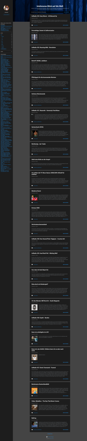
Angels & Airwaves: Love (5, 69)
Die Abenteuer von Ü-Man (5, 30)
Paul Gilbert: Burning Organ (5, 136)
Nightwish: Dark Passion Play (5, 122)
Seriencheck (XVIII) (37, 127)
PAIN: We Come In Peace (5, 131)
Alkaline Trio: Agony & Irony (5, 61)
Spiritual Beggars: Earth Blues (5, 153)
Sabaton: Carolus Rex (4, 148)
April (2, 42)
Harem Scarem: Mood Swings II (6, 99)
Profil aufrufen (6, 14)
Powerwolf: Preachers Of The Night (6, 140)
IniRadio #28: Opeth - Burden (40, 318)
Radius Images (52, 438)
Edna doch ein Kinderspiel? (40, 284)
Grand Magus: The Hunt (4, 97)
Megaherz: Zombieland (4, 112)
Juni (2, 39)
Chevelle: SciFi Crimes (4, 80)
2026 (1, 34)
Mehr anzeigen (65, 25)
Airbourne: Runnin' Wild (4, 60)
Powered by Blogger (50, 436)
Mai (2, 41)
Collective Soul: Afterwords (5, 81)
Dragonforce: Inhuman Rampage (6, 89)
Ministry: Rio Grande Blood (5, 115)
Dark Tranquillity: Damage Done (6, 85)
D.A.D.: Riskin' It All (4, 82)
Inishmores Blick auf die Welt (50, 6)
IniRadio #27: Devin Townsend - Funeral (44, 367)
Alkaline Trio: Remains (4, 62)
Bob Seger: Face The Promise (5, 74)
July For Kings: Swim (4, 105)
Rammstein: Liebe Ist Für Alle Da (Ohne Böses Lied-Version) (6, 143)
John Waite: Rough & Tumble (5, 103)
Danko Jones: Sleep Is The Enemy (6, 84)
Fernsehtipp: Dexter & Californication (43, 30)
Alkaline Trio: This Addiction (5, 63)
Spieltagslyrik (3, 25)
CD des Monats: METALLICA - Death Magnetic (46, 301)
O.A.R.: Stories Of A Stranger (5, 127)
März (2, 44)
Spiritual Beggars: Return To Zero (6, 155)
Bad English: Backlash (4, 71)
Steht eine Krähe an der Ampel (41, 159)
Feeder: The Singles (4, 92)
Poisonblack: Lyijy (3, 138)
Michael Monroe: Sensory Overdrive (6, 114)
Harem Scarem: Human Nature (6, 98)
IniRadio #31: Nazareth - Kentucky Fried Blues (45, 110)
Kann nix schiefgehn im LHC (40, 332)
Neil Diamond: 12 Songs (4, 121)
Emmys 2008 (35, 208)
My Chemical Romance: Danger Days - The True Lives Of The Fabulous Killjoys (6, 118)
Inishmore (6, 12)
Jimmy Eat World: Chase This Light (6, 102)
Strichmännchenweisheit (39, 224)
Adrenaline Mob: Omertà (4, 59)
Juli (2, 38)
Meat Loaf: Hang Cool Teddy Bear (6, 111)
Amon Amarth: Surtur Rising (5, 64)
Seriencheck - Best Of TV (5, 29)
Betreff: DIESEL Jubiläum (39, 61)
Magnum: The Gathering (5, 107)
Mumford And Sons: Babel (5, 116)
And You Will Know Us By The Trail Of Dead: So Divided (6, 68)
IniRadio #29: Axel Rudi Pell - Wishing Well (44, 253)
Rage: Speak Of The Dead (5, 141)
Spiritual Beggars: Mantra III (5, 154)
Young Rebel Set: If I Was (5, 171)
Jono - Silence (3, 104)
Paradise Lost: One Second (5, 133)
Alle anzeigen (66, 12)
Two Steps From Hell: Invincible (6, 158)
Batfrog (34, 418)
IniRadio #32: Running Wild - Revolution (44, 47)
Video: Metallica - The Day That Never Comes (45, 401)
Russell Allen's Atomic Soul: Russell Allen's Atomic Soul (6, 147)
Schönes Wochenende (38, 94)
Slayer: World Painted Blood (5, 152)
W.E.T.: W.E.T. (3, 163)
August (2, 36)
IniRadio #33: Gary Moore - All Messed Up (44, 16)
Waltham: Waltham (4, 166)
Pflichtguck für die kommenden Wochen (44, 77)
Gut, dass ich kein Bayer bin (40, 270)
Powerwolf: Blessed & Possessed (6, 139)
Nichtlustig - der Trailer (39, 144)
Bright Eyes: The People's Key (5, 76)
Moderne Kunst (36, 191)
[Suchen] (69, 2)
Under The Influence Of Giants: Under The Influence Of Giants (5, 160)
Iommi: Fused (3, 101)
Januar (2, 47)
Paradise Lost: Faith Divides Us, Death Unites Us (6, 132)
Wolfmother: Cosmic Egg (5, 170)
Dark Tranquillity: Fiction (5, 86)
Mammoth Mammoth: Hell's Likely (6, 108)
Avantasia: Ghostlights (4, 70)
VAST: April (2, 161)
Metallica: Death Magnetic (5, 113)
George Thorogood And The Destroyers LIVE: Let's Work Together (5, 94)
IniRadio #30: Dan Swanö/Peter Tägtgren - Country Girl (48, 239)
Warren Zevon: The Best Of (5, 167)
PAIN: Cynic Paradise (4, 130)
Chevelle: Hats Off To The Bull (5, 79)
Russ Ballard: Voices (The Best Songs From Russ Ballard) (5, 145)
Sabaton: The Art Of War (5, 149)
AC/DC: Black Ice (3, 58)
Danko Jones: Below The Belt (5, 83)
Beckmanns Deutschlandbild (40, 384)
